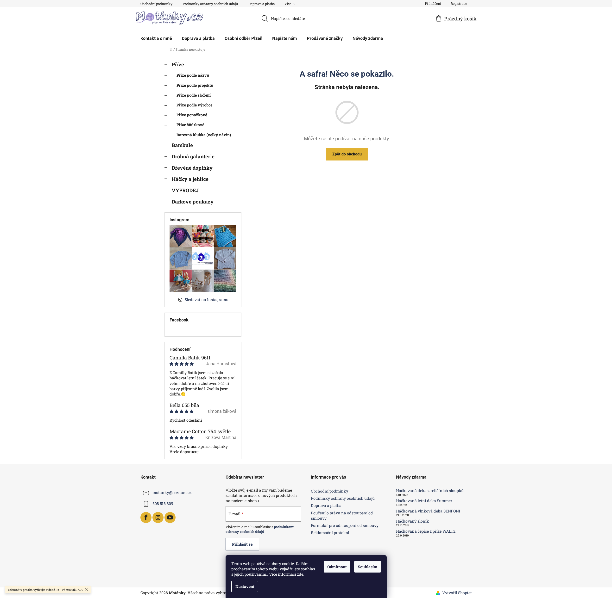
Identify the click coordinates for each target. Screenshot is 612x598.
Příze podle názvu (193, 75)
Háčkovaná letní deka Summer (424, 501)
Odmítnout (337, 566)
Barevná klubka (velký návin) (204, 134)
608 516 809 (162, 503)
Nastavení (244, 586)
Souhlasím (367, 566)
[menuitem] (156, 38)
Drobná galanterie (193, 156)
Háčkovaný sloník (412, 521)
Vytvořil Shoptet (457, 592)
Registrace (459, 3)
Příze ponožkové (192, 114)
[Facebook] (145, 517)
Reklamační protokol (330, 532)
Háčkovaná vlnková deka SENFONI (428, 511)
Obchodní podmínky (156, 3)
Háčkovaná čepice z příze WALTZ (425, 531)
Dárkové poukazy (193, 201)
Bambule (182, 145)
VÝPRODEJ (185, 190)
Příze (178, 64)
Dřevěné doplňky (192, 167)
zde (300, 574)
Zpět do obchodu (347, 154)
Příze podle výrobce (194, 104)
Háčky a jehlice (190, 179)
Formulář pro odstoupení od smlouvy (345, 525)
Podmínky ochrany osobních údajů (210, 3)
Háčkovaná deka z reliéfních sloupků (430, 490)
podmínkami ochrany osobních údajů (260, 529)
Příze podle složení (194, 95)
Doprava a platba (261, 3)
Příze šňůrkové (190, 124)
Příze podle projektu (195, 85)
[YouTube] (170, 517)
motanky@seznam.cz (171, 492)
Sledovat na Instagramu (206, 299)
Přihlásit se (242, 544)
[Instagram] (158, 517)
